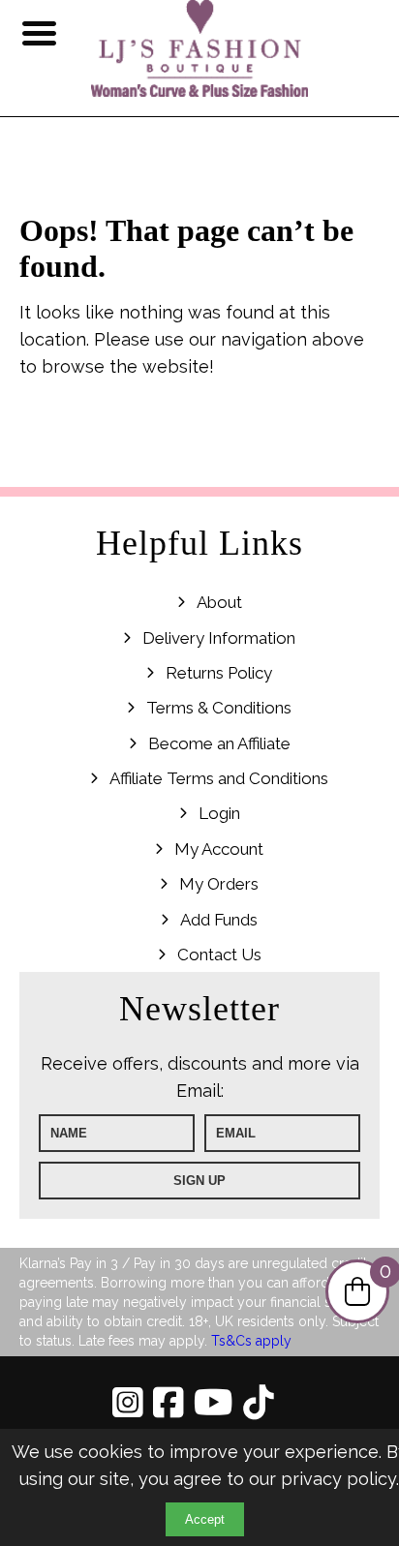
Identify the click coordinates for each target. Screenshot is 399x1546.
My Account (218, 849)
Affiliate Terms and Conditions (218, 778)
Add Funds (219, 919)
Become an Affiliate (219, 743)
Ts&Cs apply (251, 1341)
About (219, 602)
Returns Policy (219, 672)
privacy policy (338, 1479)
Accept (205, 1519)
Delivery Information (218, 638)
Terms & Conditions (219, 707)
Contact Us (219, 954)
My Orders (219, 884)
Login (219, 813)
